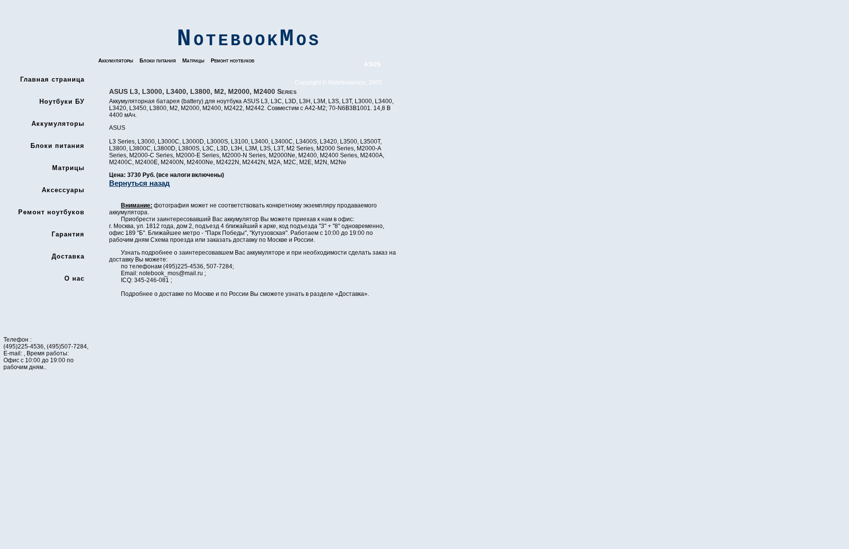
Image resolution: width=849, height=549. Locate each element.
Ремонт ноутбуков (233, 60)
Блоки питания (158, 60)
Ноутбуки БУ (62, 101)
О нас (74, 278)
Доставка (68, 256)
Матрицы (193, 60)
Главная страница (52, 79)
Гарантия (68, 234)
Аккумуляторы (115, 60)
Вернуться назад (139, 183)
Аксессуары (63, 190)
